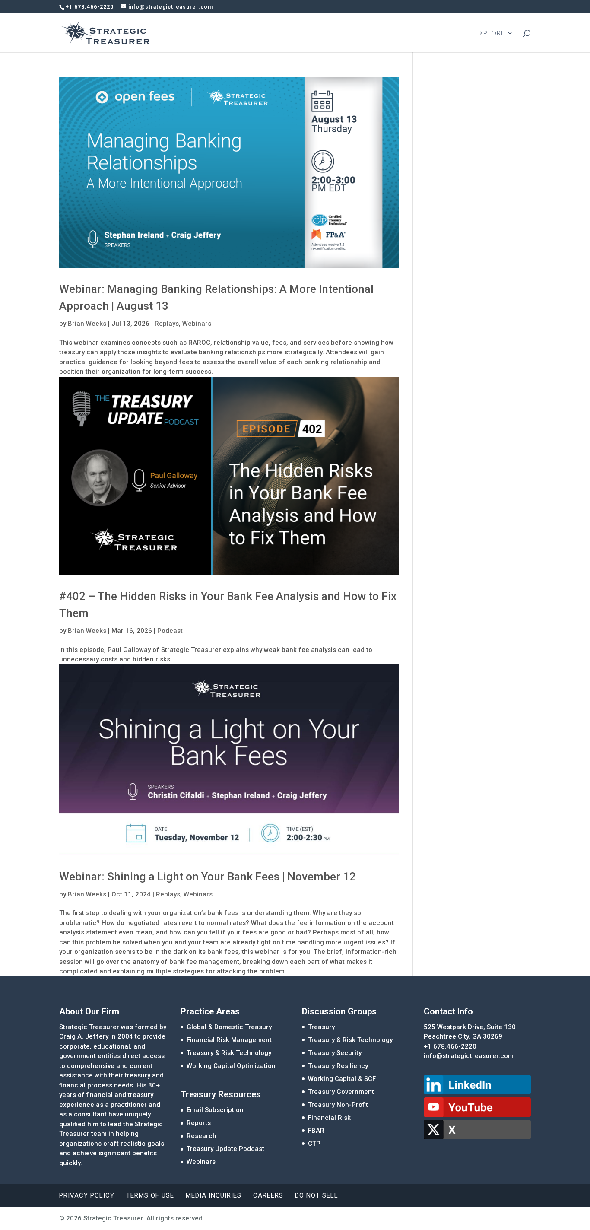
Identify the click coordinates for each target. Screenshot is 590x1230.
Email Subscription (215, 1110)
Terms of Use (150, 1195)
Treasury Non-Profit (338, 1105)
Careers (268, 1195)
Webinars (196, 323)
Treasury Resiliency (338, 1066)
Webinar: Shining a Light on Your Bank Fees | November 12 (207, 876)
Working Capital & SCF (342, 1079)
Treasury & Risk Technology (229, 1053)
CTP (314, 1143)
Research (201, 1136)
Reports (199, 1123)
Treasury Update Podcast (225, 1149)
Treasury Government (341, 1092)
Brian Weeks (87, 323)
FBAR (316, 1131)
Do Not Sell (316, 1195)
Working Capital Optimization (231, 1066)
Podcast (170, 631)
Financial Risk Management (229, 1040)
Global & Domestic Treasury (229, 1027)
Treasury (321, 1027)
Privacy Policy (86, 1195)
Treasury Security (335, 1053)
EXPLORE (490, 33)
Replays (167, 323)
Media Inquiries (213, 1195)
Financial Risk (329, 1118)
